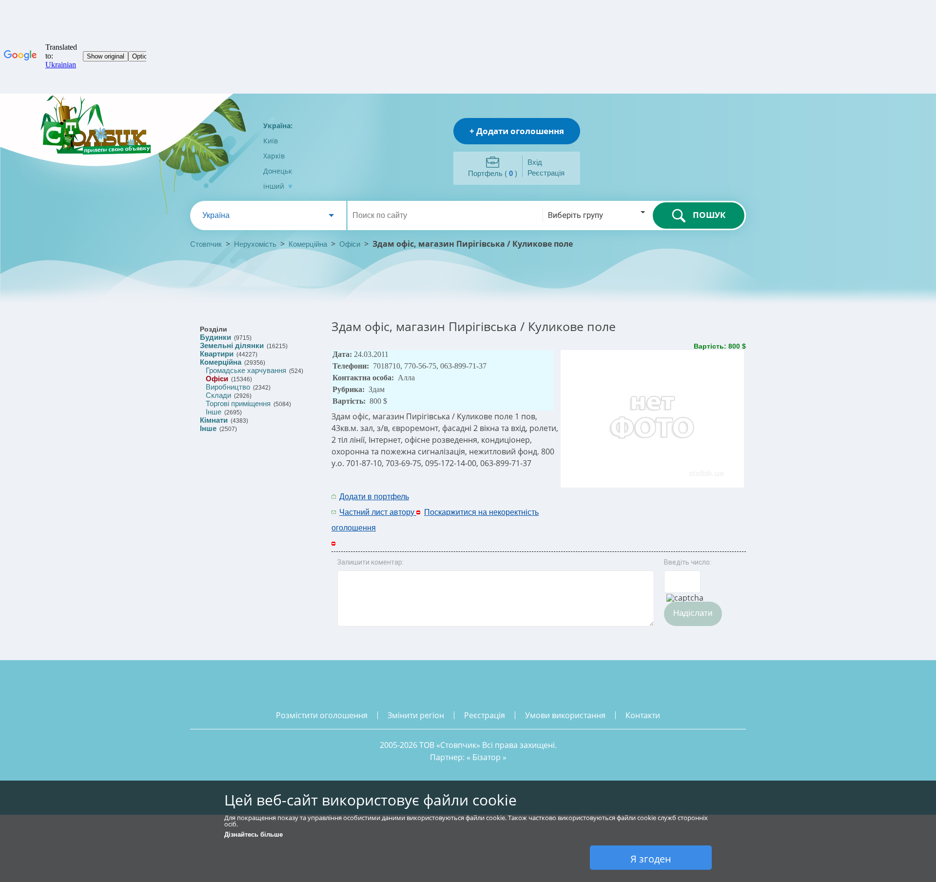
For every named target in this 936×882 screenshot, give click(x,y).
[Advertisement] (618, 503)
